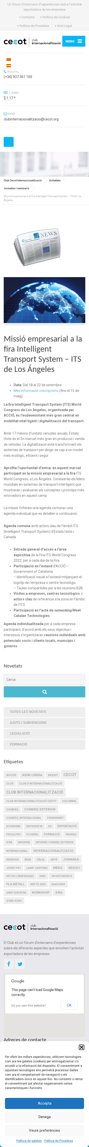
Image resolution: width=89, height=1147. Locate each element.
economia (13, 826)
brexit (53, 775)
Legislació (20, 733)
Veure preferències (44, 1130)
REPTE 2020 (37, 884)
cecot (70, 774)
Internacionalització (53, 851)
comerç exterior (40, 809)
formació (52, 834)
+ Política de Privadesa (33, 26)
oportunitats (61, 876)
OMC (42, 876)
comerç (12, 809)
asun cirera (32, 775)
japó (53, 859)
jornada (71, 859)
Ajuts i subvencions (28, 723)
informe (24, 842)
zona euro (14, 900)
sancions (58, 884)
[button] (81, 1047)
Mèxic (58, 868)
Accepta (44, 1103)
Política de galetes (29, 1141)
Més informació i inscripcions (36, 391)
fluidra (32, 834)
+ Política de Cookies (55, 17)
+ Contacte (26, 17)
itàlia (40, 859)
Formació (18, 744)
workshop (41, 892)
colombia (69, 801)
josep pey (13, 868)
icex (9, 842)
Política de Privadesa (58, 1141)
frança (71, 834)
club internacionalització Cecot (31, 801)
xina (59, 892)
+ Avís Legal (63, 26)
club (9, 783)
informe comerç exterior (54, 842)
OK (69, 1005)
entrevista (34, 826)
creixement (55, 818)
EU (50, 826)
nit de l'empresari (20, 876)
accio (11, 775)
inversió (12, 859)
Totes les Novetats (28, 712)
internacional (17, 851)
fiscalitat (13, 834)
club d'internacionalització (40, 783)
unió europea (16, 892)
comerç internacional (23, 818)
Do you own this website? (28, 1005)
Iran (27, 859)
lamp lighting (36, 868)
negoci (74, 868)
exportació (67, 826)
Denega (45, 1117)
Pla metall (15, 884)
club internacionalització (34, 792)
